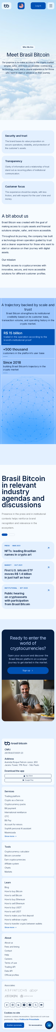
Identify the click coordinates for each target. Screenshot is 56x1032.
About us (9, 942)
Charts (8, 867)
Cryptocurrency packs (15, 804)
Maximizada (10, 832)
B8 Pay (8, 820)
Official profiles (12, 975)
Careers (8, 959)
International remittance (16, 812)
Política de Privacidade (29, 1019)
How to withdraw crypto (16, 919)
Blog (7, 887)
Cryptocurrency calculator (17, 851)
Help (7, 955)
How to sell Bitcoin (13, 895)
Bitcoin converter (13, 855)
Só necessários (35, 1025)
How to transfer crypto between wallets (23, 923)
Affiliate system (12, 863)
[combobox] (21, 5)
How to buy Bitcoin (13, 891)
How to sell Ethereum (15, 903)
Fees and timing (12, 946)
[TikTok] (30, 1005)
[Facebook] (7, 1005)
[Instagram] (12, 1005)
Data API (8, 971)
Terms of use (11, 963)
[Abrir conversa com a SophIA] (49, 1025)
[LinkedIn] (18, 1005)
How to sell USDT (13, 911)
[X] (35, 1005)
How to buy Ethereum (15, 899)
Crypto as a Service (14, 800)
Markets (8, 872)
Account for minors (13, 824)
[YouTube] (41, 1005)
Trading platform (12, 796)
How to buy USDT (13, 907)
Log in (38, 5)
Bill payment (10, 808)
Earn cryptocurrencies (15, 859)
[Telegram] (24, 1005)
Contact (8, 951)
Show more (9, 836)
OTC (7, 816)
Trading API (10, 967)
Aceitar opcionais (14, 1025)
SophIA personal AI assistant (18, 828)
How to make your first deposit (19, 915)
